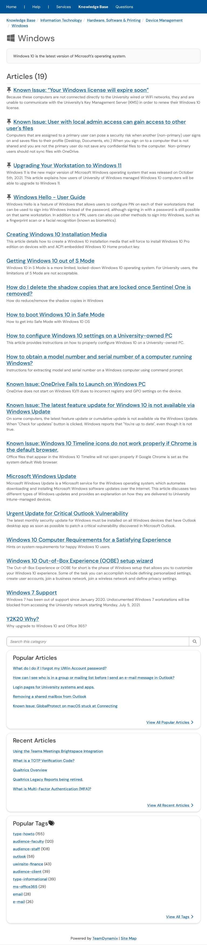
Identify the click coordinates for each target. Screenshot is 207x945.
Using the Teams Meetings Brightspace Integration (58, 751)
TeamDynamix (105, 938)
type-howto (23, 833)
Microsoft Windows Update (41, 476)
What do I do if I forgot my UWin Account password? (59, 668)
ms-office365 (25, 886)
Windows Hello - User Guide (49, 197)
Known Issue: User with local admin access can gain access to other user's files (96, 125)
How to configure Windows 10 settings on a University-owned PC (89, 335)
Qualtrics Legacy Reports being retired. (48, 779)
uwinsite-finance (28, 864)
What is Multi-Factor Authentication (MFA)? (52, 788)
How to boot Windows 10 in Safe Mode (55, 314)
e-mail (19, 901)
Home (11, 6)
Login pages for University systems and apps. (53, 687)
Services (63, 6)
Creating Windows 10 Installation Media (56, 234)
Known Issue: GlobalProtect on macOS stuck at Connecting (65, 705)
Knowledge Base (93, 6)
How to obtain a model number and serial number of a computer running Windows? (99, 360)
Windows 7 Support (31, 592)
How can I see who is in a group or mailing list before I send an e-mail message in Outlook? (93, 677)
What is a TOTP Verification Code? (43, 760)
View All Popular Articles (168, 722)
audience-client (27, 871)
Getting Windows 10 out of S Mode (50, 260)
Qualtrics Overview (30, 770)
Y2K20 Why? (22, 618)
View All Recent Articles (168, 805)
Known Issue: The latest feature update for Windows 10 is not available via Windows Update (100, 408)
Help (36, 6)
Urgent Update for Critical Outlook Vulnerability (67, 513)
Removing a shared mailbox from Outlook (49, 696)
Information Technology (61, 20)
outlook (19, 856)
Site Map (129, 938)
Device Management (164, 20)
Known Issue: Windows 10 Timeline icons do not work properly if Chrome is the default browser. (101, 446)
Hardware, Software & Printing (114, 20)
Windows (20, 25)
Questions (124, 6)
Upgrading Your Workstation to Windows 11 (67, 165)
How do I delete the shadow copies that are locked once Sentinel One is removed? (98, 290)
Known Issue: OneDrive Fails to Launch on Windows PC (76, 384)
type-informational (30, 879)
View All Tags (178, 916)
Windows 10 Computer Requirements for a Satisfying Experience (88, 539)
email (18, 894)
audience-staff (26, 848)
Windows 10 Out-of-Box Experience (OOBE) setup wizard (79, 560)
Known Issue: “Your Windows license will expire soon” (81, 89)
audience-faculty (28, 841)
